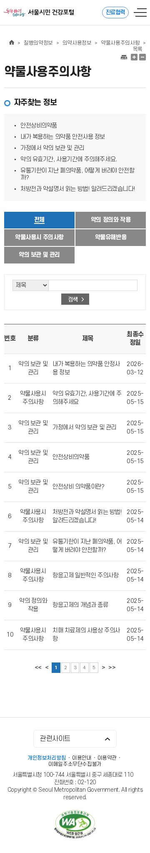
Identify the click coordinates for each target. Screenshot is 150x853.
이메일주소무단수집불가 (75, 764)
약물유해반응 (110, 237)
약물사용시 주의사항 (39, 237)
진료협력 (115, 12)
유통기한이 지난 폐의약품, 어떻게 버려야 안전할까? (86, 546)
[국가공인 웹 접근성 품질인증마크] (75, 825)
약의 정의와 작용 (110, 219)
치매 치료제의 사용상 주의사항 (86, 634)
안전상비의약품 (38, 125)
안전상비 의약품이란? (78, 486)
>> (111, 667)
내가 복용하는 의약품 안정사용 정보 (86, 368)
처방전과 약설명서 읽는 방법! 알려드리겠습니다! (77, 189)
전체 (39, 219)
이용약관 (107, 758)
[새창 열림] (123, 57)
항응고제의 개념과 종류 (80, 605)
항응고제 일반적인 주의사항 (85, 575)
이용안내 (82, 758)
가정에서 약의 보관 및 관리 (52, 148)
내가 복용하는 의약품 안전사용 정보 (62, 136)
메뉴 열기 (140, 12)
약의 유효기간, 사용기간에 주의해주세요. (68, 159)
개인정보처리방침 (47, 758)
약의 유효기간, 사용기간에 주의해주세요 (86, 398)
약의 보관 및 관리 (39, 254)
